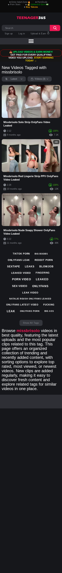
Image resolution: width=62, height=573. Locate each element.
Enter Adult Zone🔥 (20, 2)
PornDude (42, 2)
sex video (19, 286)
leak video (30, 292)
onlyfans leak (19, 260)
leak (11, 311)
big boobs (41, 254)
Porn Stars (15, 4)
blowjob (46, 266)
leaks (29, 266)
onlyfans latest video (22, 304)
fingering (42, 272)
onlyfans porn (30, 311)
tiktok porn (21, 253)
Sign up (9, 33)
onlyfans (40, 286)
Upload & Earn (39, 33)
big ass (49, 311)
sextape (13, 266)
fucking (48, 304)
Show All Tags (31, 323)
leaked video (21, 272)
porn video (21, 279)
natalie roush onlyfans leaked (30, 299)
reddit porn (44, 260)
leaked (42, 279)
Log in (21, 33)
